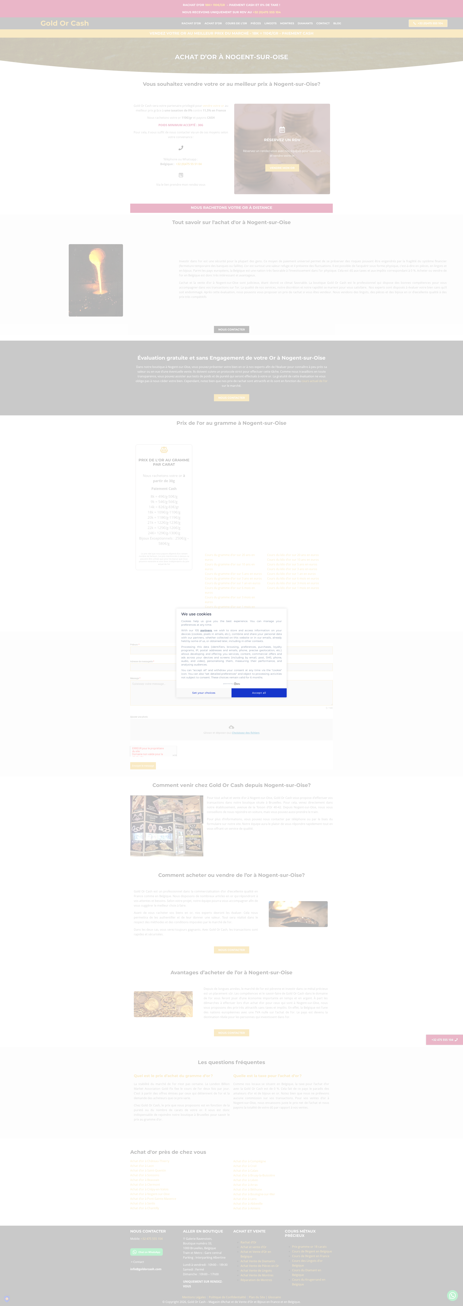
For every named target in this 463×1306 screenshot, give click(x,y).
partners (206, 630)
